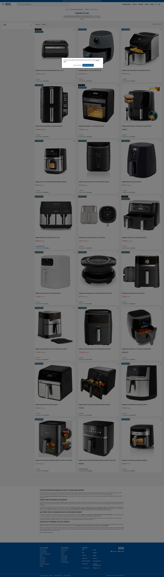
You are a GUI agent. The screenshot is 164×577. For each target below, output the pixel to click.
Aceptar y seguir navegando (88, 65)
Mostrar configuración (77, 65)
